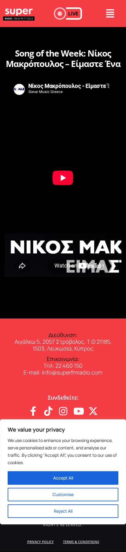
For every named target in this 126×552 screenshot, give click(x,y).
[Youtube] (78, 411)
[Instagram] (63, 411)
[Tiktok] (48, 411)
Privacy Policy (40, 541)
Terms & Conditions (81, 541)
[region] (63, 471)
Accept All (63, 478)
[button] (67, 13)
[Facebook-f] (33, 411)
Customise (63, 494)
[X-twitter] (93, 411)
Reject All (63, 511)
